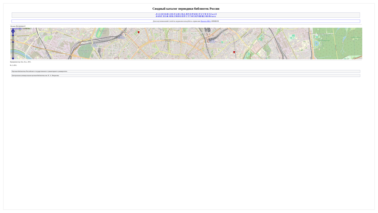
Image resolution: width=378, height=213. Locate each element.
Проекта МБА (206, 21)
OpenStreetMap (17, 28)
